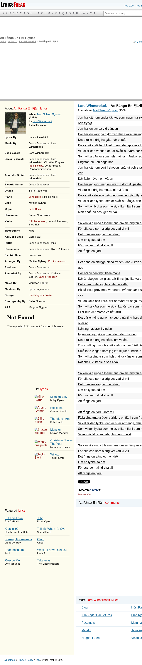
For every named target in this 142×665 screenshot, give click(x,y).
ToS (38, 660)
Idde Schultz (36, 165)
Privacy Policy (25, 660)
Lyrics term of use (84, 494)
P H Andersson (37, 221)
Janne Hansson (48, 276)
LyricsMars (10, 660)
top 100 (129, 5)
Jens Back (35, 196)
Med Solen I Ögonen (49, 114)
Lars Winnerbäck (42, 121)
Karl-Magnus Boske (40, 295)
